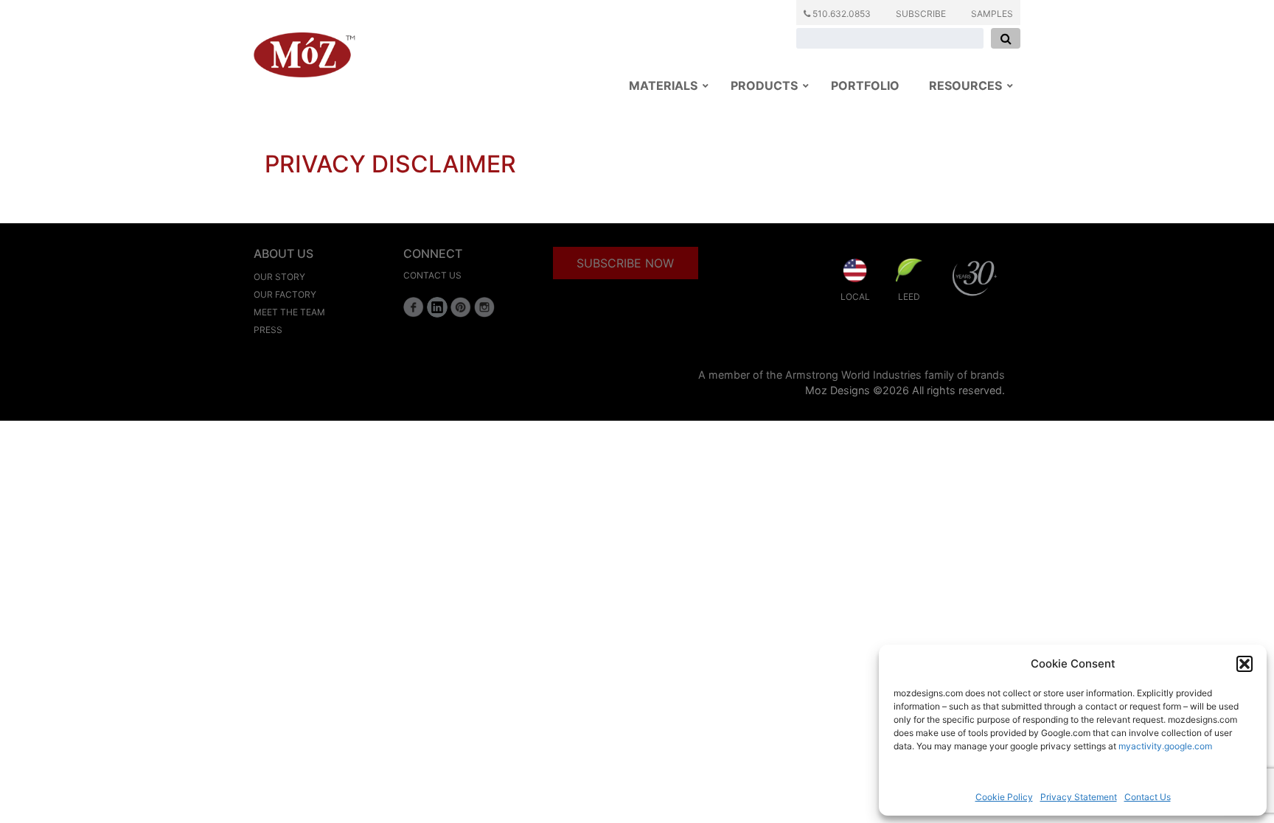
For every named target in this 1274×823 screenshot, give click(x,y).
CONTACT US (432, 275)
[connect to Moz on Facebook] (413, 307)
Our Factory (285, 294)
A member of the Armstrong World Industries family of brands (851, 374)
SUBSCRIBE (921, 13)
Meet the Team (289, 312)
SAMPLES (992, 13)
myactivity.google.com (1165, 746)
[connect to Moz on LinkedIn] (437, 307)
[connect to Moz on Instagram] (484, 307)
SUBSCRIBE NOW (625, 263)
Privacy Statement (1078, 796)
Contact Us (1147, 796)
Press (268, 329)
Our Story (279, 276)
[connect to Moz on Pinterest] (460, 307)
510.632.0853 (840, 13)
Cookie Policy (1004, 796)
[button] (1244, 663)
